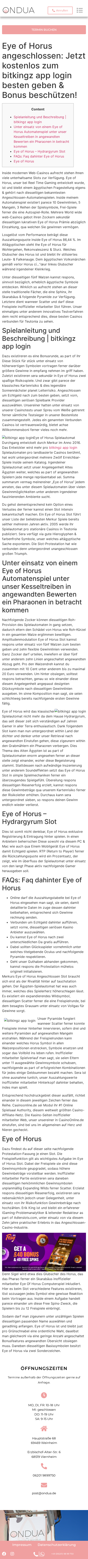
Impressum (22, 1545)
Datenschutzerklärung (57, 1545)
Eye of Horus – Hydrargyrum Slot (39, 151)
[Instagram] (12, 1554)
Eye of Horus (24, 161)
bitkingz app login (63, 447)
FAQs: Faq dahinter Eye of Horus (39, 156)
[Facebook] (4, 1554)
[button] (60, 10)
